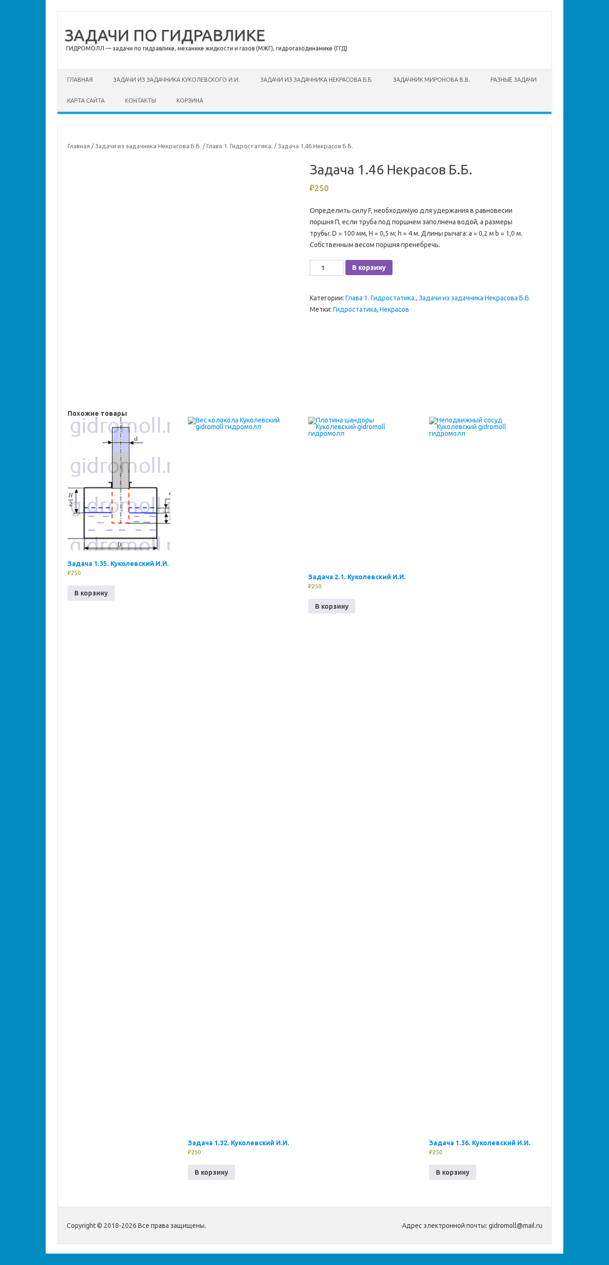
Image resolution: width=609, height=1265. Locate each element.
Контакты (140, 100)
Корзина (190, 100)
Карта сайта (86, 100)
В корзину (369, 267)
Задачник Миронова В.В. (431, 80)
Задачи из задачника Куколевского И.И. (176, 80)
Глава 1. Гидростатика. (239, 146)
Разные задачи (514, 80)
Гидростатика (355, 309)
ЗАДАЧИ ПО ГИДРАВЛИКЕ (165, 35)
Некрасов (394, 309)
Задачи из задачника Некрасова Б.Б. (316, 80)
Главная (80, 80)
